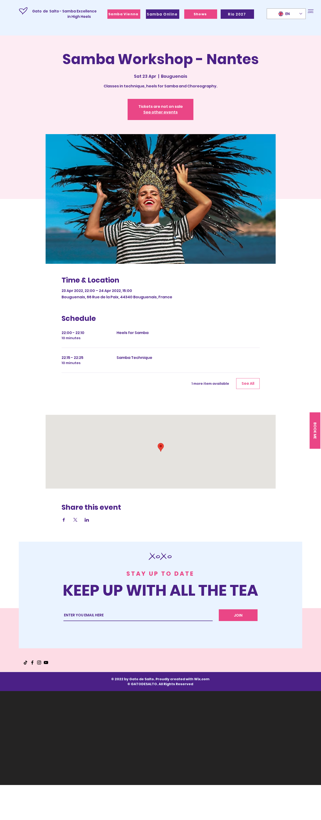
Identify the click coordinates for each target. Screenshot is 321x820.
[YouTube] (46, 662)
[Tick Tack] (25, 662)
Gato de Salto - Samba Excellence (64, 11)
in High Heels (61, 16)
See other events (160, 112)
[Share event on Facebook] (64, 520)
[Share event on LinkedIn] (87, 520)
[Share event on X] (75, 520)
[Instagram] (39, 662)
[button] (311, 11)
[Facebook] (32, 662)
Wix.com (201, 679)
